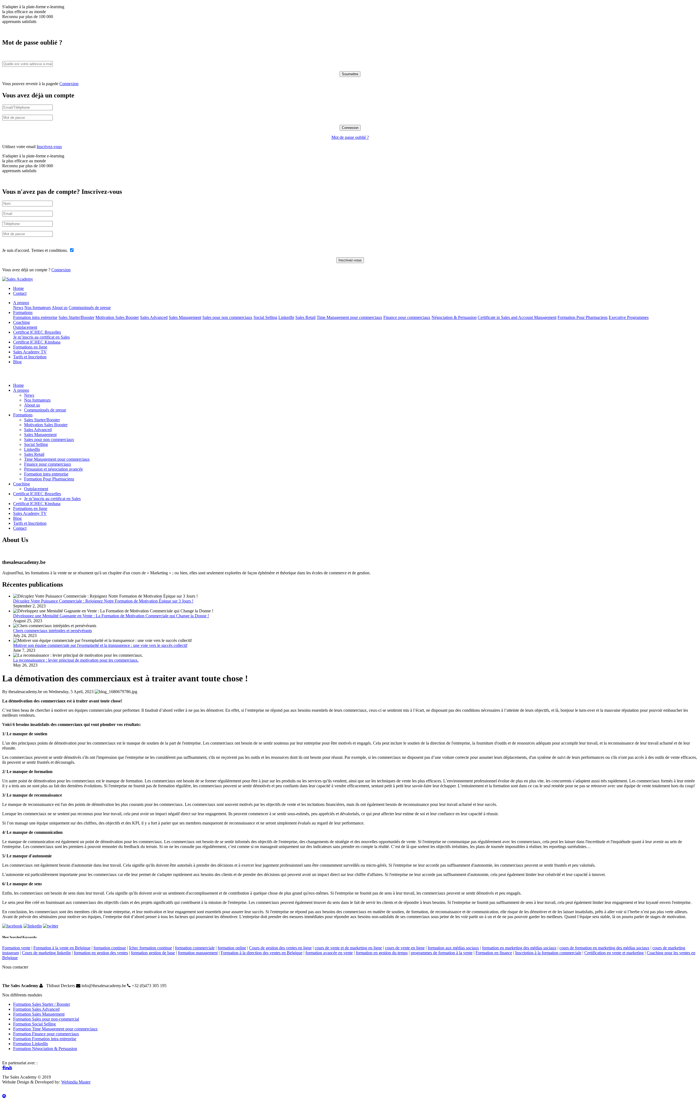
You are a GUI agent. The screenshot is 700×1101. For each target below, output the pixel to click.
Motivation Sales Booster (117, 317)
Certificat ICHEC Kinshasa (36, 342)
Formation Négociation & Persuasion (45, 1048)
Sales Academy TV (30, 352)
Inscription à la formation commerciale (548, 952)
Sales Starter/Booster (76, 317)
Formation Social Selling (34, 1024)
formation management (198, 952)
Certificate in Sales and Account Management (517, 317)
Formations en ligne (30, 347)
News (18, 307)
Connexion (68, 83)
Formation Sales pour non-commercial (46, 1019)
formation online (232, 948)
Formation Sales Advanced (36, 1009)
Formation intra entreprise (35, 317)
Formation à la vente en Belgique (62, 948)
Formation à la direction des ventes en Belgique (261, 952)
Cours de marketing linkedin (46, 952)
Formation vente (16, 948)
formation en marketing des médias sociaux (519, 948)
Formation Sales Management (39, 1014)
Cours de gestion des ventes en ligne (280, 948)
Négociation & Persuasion (454, 317)
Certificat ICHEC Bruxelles (37, 332)
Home (18, 288)
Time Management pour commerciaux (349, 317)
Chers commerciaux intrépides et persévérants (52, 630)
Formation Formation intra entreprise (44, 1038)
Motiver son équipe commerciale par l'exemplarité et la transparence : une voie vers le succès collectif (100, 645)
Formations (23, 312)
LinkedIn (286, 317)
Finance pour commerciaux (406, 317)
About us (60, 307)
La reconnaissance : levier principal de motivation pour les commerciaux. (76, 660)
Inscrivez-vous (49, 146)
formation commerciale (195, 948)
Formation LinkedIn (30, 1043)
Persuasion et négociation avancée (53, 469)
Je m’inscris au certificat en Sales (41, 337)
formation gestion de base (153, 952)
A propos (21, 302)
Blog (17, 361)
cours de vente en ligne (405, 948)
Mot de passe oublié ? (350, 137)
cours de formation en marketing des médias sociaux (604, 948)
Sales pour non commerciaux (227, 317)
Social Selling (265, 317)
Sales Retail (305, 317)
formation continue (110, 948)
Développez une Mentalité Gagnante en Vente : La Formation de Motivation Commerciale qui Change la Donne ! (111, 615)
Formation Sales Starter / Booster (41, 1004)
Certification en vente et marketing (614, 952)
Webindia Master (76, 1082)
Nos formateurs (37, 307)
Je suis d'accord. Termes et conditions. (35, 250)
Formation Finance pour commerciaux (46, 1033)
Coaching (21, 322)
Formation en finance (494, 952)
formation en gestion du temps (382, 952)
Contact (20, 293)
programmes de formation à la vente (441, 952)
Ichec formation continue (150, 948)
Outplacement (25, 327)
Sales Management (185, 317)
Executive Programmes (629, 317)
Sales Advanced (154, 317)
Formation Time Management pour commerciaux (55, 1029)
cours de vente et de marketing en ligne (348, 948)
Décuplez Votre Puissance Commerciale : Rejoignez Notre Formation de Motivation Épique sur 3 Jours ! (103, 601)
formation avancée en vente (329, 952)
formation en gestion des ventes (101, 952)
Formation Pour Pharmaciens (583, 317)
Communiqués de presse (90, 307)
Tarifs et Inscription (29, 356)
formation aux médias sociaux (453, 948)
